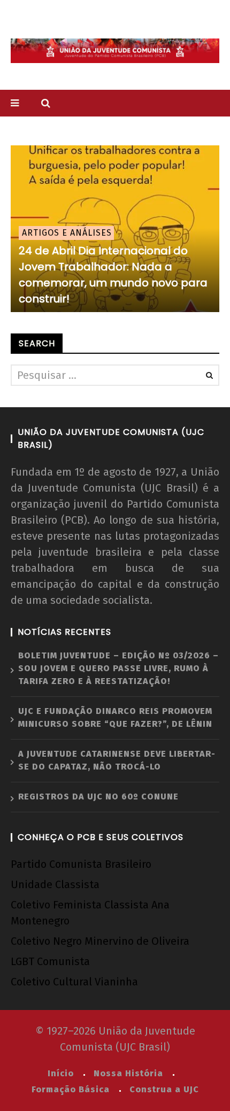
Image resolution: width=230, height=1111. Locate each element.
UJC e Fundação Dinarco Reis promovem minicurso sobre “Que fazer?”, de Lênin (115, 717)
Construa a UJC (164, 1089)
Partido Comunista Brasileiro (81, 864)
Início (61, 1073)
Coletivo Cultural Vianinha (74, 981)
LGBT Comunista (50, 961)
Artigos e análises (67, 233)
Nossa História (128, 1073)
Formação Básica (71, 1089)
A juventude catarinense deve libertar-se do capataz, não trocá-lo (117, 760)
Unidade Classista (55, 884)
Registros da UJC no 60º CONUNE (98, 796)
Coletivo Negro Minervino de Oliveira (100, 941)
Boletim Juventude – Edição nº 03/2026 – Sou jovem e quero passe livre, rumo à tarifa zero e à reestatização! (118, 668)
